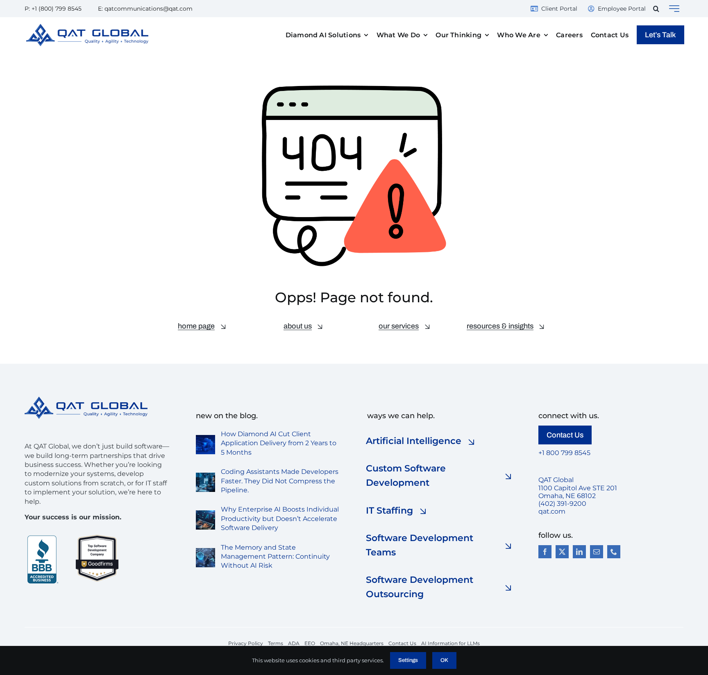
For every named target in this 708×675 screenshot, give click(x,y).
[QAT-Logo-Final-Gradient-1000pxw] (87, 27)
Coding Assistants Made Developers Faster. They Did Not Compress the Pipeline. (279, 481)
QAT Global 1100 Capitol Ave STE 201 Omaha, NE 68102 (577, 487)
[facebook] (544, 551)
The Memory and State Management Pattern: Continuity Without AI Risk (275, 557)
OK (444, 660)
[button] (656, 8)
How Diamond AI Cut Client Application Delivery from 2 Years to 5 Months (278, 443)
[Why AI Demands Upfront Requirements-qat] (205, 513)
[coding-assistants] (205, 476)
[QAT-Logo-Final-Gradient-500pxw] (86, 399)
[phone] (613, 551)
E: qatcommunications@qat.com (145, 8)
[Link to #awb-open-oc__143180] (674, 8)
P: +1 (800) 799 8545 (53, 8)
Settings (408, 660)
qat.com (551, 511)
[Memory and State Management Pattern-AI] (205, 551)
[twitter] (562, 551)
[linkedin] (579, 551)
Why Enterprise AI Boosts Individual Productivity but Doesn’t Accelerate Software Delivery (280, 518)
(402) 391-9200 (562, 503)
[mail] (596, 551)
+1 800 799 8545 (564, 453)
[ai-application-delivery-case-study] (205, 438)
